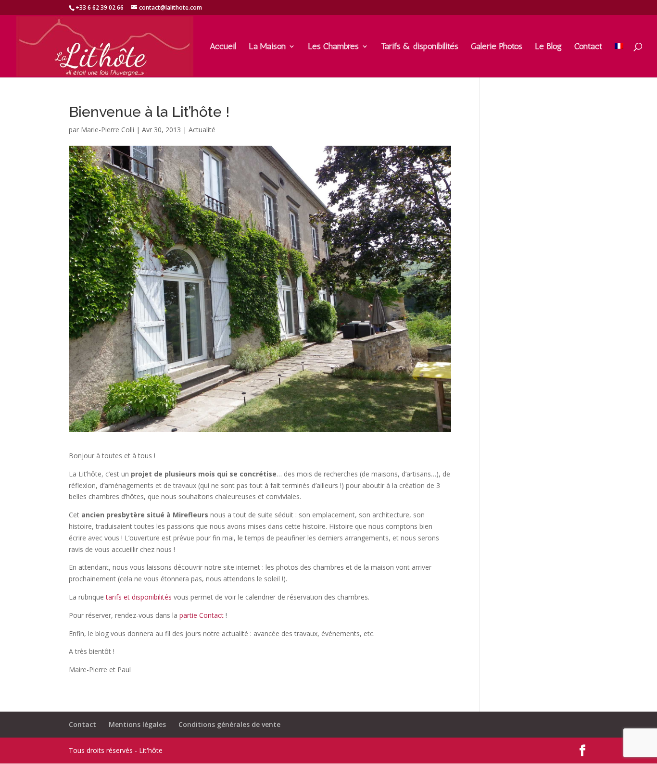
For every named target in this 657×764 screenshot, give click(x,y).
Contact (588, 47)
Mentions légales (137, 724)
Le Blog (548, 47)
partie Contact (201, 615)
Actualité (202, 129)
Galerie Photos (496, 47)
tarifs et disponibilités (139, 596)
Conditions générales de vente (229, 724)
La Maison (267, 47)
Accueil (223, 47)
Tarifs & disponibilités (419, 47)
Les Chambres (333, 47)
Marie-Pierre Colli (107, 129)
